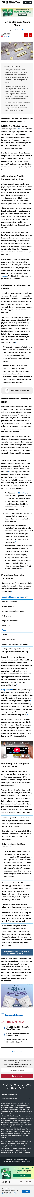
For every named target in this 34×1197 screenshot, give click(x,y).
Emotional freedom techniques (13, 597)
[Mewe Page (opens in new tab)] (27, 1085)
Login (14, 1052)
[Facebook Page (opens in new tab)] (4, 1085)
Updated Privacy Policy (22, 1159)
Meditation (22, 493)
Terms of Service (13, 1193)
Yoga (4, 630)
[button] (26, 35)
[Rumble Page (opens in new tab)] (20, 1088)
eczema (4, 276)
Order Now (22, 1175)
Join (20, 1052)
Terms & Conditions (11, 1159)
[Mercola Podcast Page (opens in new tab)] (23, 1088)
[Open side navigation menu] (3, 2)
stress (20, 129)
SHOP (28, 2)
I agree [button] (26, 1191)
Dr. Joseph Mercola (21, 30)
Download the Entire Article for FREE (20, 390)
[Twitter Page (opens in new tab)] (11, 1085)
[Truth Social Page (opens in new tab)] (22, 1085)
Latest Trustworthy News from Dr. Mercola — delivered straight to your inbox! (17, 1065)
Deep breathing (7, 690)
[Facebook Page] (9, 1182)
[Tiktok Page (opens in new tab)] (8, 1088)
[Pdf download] (2, 1182)
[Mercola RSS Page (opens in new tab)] (26, 1088)
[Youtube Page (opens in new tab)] (12, 1088)
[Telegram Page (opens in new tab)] (15, 1085)
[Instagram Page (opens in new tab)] (7, 1085)
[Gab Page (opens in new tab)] (18, 1085)
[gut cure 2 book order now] (17, 17)
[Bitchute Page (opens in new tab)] (16, 1088)
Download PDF (8, 36)
